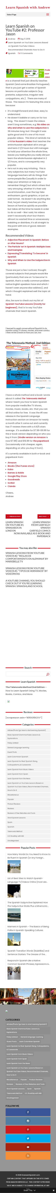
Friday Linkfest (13, 743)
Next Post (44, 516)
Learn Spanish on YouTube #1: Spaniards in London (15, 526)
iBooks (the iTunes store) (21, 466)
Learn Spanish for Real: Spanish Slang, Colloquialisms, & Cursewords (23, 763)
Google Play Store (17, 476)
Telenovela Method (15, 831)
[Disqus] (28, 624)
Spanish (11, 53)
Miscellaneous (13, 795)
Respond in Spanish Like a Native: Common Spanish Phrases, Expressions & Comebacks (28, 962)
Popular (11, 799)
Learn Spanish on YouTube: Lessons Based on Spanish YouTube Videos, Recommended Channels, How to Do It (28, 786)
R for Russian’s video (21, 141)
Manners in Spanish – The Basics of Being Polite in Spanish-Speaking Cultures (28, 928)
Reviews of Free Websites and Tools (21, 813)
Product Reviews (14, 804)
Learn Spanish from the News (19, 778)
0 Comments (27, 53)
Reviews (11, 808)
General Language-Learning (18, 747)
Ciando (11, 486)
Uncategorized (13, 840)
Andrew (11, 39)
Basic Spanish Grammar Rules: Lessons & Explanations (24, 736)
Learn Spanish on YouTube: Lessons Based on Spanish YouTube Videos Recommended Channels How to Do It (28, 46)
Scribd (11, 482)
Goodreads (14, 479)
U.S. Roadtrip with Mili (16, 836)
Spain (10, 822)
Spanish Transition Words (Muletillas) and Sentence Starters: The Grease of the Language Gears (28, 952)
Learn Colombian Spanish (18, 757)
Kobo (10, 469)
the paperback (41, 440)
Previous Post (14, 516)
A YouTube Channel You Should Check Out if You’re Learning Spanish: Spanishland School (25, 583)
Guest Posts (12, 752)
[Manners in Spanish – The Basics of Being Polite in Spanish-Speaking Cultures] (13, 939)
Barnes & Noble (16, 472)
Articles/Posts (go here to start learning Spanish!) (27, 730)
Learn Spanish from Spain (18, 774)
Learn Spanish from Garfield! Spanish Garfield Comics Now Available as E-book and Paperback (32, 529)
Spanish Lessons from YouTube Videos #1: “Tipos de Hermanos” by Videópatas (27, 571)
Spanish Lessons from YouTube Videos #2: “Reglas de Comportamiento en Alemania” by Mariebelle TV (27, 557)
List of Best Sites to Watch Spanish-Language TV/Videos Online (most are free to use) (27, 880)
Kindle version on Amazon (32, 437)
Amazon (12, 462)
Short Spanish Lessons (17, 818)
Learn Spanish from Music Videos (21, 769)
